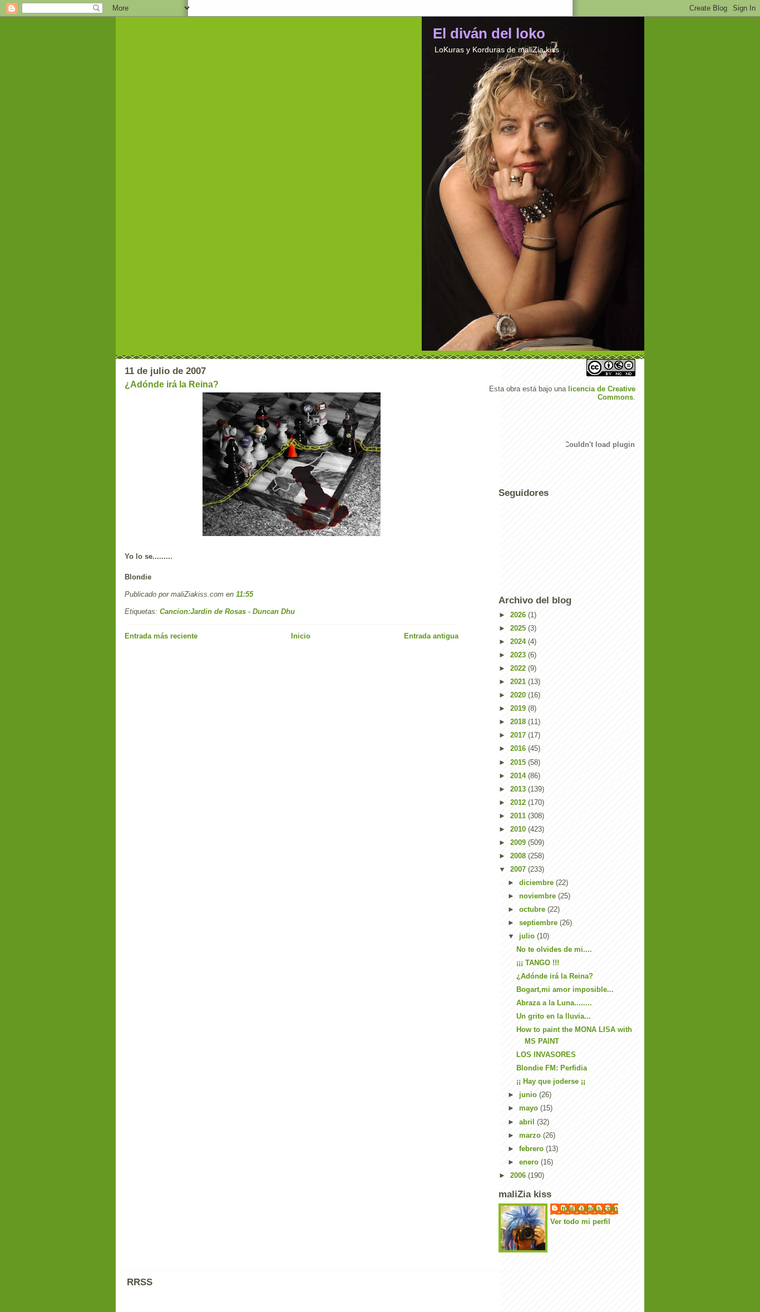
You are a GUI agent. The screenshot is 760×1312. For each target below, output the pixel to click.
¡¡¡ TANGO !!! (537, 963)
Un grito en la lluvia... (553, 1016)
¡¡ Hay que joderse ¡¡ (550, 1081)
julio (528, 936)
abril (528, 1122)
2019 (519, 708)
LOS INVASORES (546, 1054)
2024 (519, 641)
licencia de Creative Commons (601, 393)
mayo (529, 1108)
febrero (532, 1148)
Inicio (300, 636)
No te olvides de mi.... (554, 949)
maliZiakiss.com (589, 1208)
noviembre (538, 896)
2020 (519, 695)
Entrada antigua (431, 636)
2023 (519, 655)
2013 (519, 789)
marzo (531, 1135)
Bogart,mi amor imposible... (565, 989)
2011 (519, 816)
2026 (519, 615)
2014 (519, 776)
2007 (519, 869)
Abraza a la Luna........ (554, 1003)
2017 (519, 735)
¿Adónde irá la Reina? (172, 384)
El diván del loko (489, 33)
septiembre (539, 922)
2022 (519, 668)
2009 (519, 842)
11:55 (244, 594)
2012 (519, 802)
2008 (519, 856)
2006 (519, 1175)
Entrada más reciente (161, 636)
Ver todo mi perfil (580, 1221)
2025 (519, 628)
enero (530, 1162)
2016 (519, 748)
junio (529, 1094)
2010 (519, 829)
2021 (519, 681)
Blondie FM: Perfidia (551, 1068)
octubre (533, 909)
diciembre (537, 882)
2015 (519, 762)
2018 (519, 722)
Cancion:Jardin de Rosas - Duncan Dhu (227, 611)
